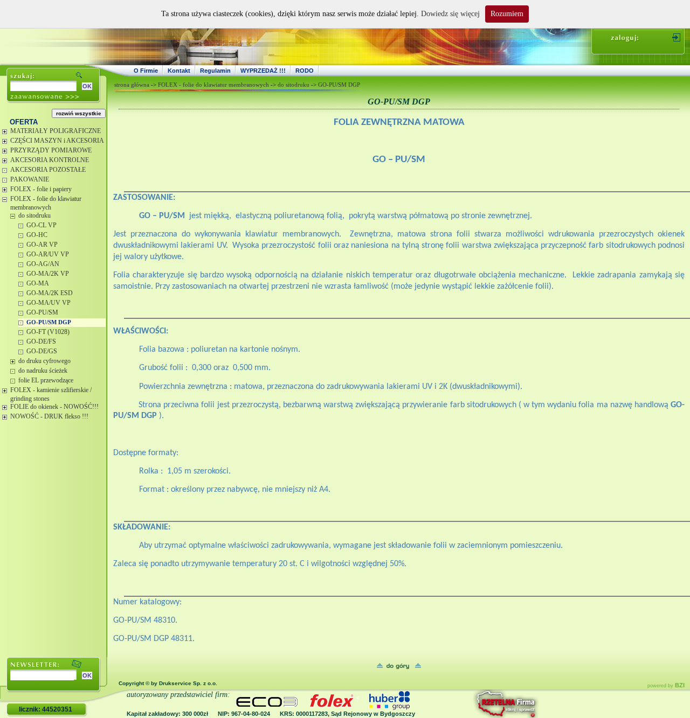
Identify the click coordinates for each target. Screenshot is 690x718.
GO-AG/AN (42, 264)
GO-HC (36, 235)
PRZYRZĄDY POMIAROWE (51, 150)
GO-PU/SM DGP (48, 322)
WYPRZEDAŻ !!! (263, 70)
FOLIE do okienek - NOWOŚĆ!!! (54, 406)
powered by (666, 685)
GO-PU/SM (42, 312)
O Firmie (146, 70)
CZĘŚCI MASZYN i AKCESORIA (57, 140)
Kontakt (179, 70)
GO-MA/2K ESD (49, 293)
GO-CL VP (41, 225)
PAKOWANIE (29, 179)
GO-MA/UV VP (48, 302)
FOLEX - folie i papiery (41, 189)
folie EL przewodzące (45, 380)
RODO (304, 70)
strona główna (131, 84)
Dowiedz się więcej (450, 14)
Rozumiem (507, 14)
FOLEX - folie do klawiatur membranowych (45, 203)
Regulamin (215, 70)
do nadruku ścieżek (42, 370)
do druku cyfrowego (44, 361)
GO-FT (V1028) (48, 332)
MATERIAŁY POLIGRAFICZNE (55, 131)
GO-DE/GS (41, 351)
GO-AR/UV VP (47, 254)
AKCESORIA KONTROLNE (49, 160)
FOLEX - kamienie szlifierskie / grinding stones (51, 394)
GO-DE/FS (41, 341)
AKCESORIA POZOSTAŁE (48, 169)
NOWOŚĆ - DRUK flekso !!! (49, 416)
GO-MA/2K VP (47, 273)
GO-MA (37, 283)
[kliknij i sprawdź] (477, 703)
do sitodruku (34, 215)
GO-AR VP (42, 244)
